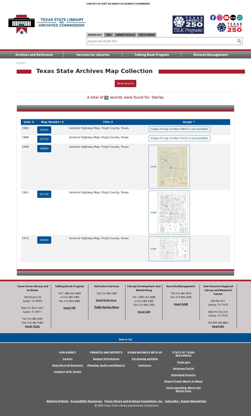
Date (27, 122)
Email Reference (106, 300)
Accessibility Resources (86, 401)
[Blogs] (233, 18)
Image (187, 122)
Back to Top (125, 339)
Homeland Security (183, 375)
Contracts (144, 365)
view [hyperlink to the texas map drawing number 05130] (153, 212)
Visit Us (106, 3)
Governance (142, 3)
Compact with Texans (67, 371)
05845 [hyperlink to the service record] (44, 129)
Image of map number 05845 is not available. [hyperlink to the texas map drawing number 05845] (179, 128)
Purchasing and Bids (145, 359)
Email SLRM (181, 304)
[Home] (47, 23)
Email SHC (218, 326)
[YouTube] (226, 18)
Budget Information (106, 359)
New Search (125, 83)
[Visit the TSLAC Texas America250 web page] (188, 20)
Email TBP (70, 308)
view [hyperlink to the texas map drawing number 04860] (153, 166)
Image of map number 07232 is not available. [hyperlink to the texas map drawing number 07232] (179, 138)
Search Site (95, 34)
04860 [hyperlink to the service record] (44, 148)
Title (106, 122)
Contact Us (93, 3)
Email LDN (144, 312)
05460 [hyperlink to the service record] (44, 240)
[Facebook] (213, 18)
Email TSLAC (32, 326)
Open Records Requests (67, 365)
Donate (129, 3)
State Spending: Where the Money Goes (183, 389)
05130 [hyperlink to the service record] (44, 194)
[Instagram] (220, 18)
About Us (117, 3)
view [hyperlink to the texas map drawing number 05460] (153, 248)
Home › (22, 63)
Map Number (51, 122)
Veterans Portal (183, 368)
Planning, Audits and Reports (106, 365)
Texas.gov (183, 362)
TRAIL (108, 34)
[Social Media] (240, 18)
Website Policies (57, 401)
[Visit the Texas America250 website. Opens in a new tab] (229, 27)
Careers (68, 359)
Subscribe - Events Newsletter (185, 401)
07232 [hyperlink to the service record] (44, 139)
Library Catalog (125, 34)
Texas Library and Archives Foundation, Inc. (133, 401)
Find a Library (147, 34)
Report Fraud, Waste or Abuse (183, 381)
